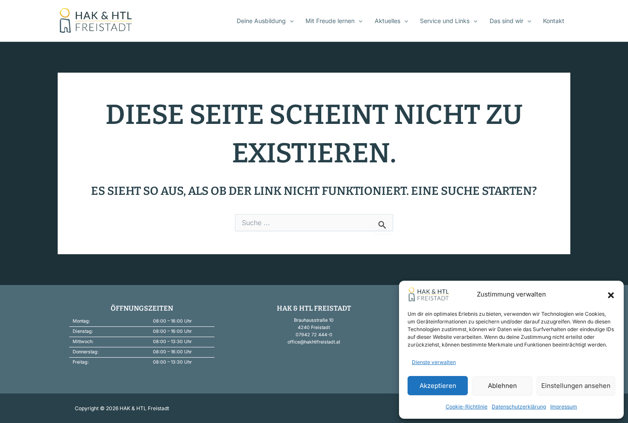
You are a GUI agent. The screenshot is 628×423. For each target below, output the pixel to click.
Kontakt (553, 20)
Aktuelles (387, 20)
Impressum (563, 406)
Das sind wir (506, 20)
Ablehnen (502, 386)
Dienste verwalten (434, 362)
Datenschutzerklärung (519, 406)
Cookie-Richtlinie (466, 406)
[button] (611, 294)
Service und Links (445, 20)
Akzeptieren (438, 386)
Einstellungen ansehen (575, 386)
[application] (289, 21)
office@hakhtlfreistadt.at (314, 342)
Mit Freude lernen (330, 20)
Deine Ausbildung (261, 20)
